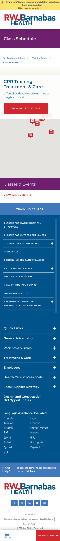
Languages (33, 519)
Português (36, 442)
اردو (6, 452)
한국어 (7, 437)
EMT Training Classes (18, 268)
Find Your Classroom (18, 276)
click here (30, 471)
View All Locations (25, 108)
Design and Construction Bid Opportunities (23, 398)
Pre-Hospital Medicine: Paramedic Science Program (22, 303)
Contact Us (11, 252)
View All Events (16, 194)
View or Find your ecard (20, 285)
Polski (7, 442)
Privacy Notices (29, 514)
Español (35, 447)
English (8, 418)
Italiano (34, 432)
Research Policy (29, 524)
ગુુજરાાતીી (8, 427)
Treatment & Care (16, 58)
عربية (33, 418)
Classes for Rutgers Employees (25, 235)
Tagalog (8, 423)
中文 (32, 437)
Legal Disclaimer (47, 519)
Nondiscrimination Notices (15, 519)
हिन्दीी (6, 432)
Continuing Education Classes (24, 260)
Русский (8, 447)
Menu (7, 537)
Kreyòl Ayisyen (39, 427)
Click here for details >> (30, 8)
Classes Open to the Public (22, 243)
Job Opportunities (16, 293)
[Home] (30, 19)
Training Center (40, 58)
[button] (48, 535)
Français (35, 423)
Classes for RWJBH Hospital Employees (22, 225)
